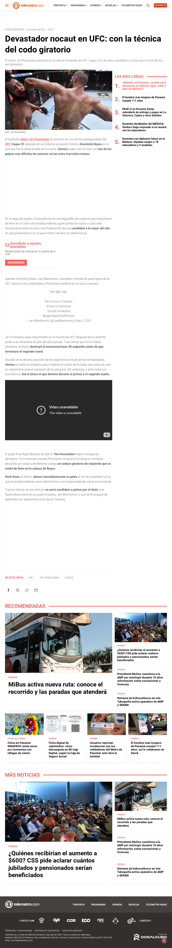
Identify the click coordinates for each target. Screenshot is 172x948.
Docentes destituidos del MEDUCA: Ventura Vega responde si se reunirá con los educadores (144, 127)
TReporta (59, 5)
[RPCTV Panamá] (41, 923)
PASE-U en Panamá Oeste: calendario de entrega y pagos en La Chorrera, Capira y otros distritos (144, 112)
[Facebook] (8, 590)
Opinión (95, 5)
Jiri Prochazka (39, 139)
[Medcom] (145, 923)
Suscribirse (16, 262)
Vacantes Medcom (72, 930)
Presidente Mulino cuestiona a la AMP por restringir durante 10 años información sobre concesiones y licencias (140, 679)
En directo (160, 5)
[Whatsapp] (27, 590)
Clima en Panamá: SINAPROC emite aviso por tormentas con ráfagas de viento (22, 748)
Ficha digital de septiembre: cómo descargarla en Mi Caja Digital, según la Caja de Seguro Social (64, 749)
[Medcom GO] (26, 923)
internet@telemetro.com (22, 940)
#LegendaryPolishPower (59, 316)
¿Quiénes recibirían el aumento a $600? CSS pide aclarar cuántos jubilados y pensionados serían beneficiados (138, 655)
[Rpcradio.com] (100, 923)
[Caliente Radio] (115, 923)
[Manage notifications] (164, 940)
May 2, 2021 (84, 320)
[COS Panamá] (71, 923)
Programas (78, 5)
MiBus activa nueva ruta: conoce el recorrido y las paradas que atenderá (57, 688)
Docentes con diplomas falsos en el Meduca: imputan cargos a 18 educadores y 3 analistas (143, 142)
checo (24, 139)
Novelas (110, 5)
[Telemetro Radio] (130, 923)
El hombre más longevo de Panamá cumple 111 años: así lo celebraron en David (147, 748)
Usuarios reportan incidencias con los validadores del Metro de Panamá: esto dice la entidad (106, 749)
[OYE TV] (56, 923)
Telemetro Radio (131, 5)
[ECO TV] (86, 923)
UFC (8, 144)
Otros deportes (14, 29)
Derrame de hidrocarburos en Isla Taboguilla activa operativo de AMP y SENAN (140, 701)
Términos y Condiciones (18, 930)
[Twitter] (17, 590)
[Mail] (36, 590)
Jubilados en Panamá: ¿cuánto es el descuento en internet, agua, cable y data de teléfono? (144, 86)
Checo (69, 577)
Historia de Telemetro (46, 930)
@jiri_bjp (61, 291)
